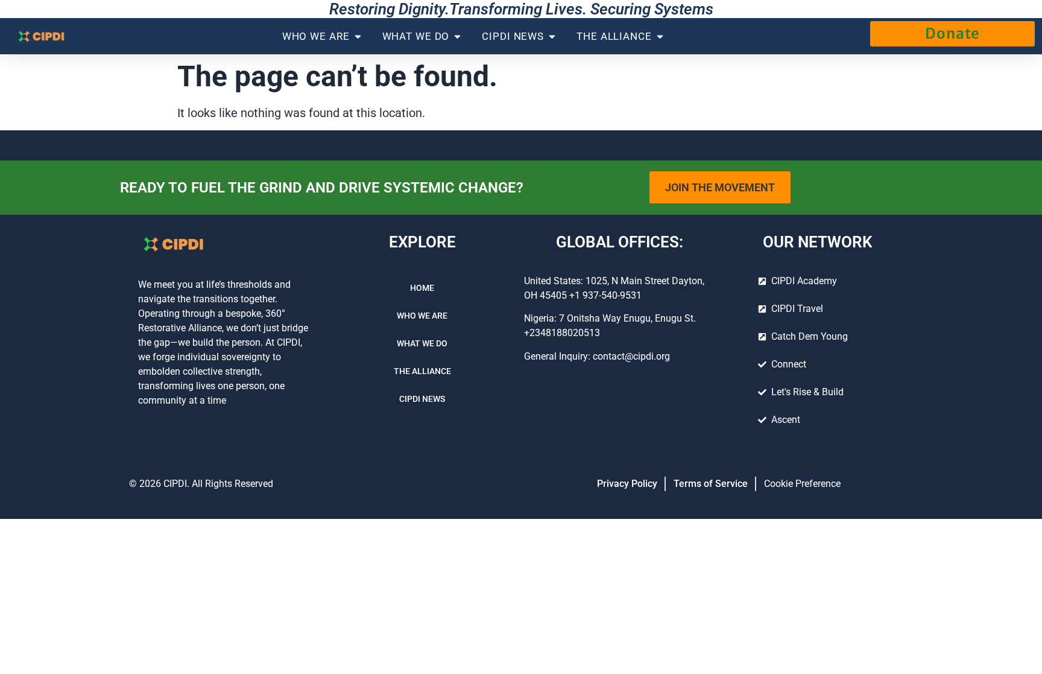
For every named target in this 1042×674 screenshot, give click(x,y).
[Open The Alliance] (660, 36)
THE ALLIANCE (422, 371)
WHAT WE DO (422, 343)
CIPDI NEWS (422, 399)
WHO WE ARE (422, 315)
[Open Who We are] (358, 36)
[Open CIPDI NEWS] (552, 36)
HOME (422, 288)
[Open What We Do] (457, 36)
